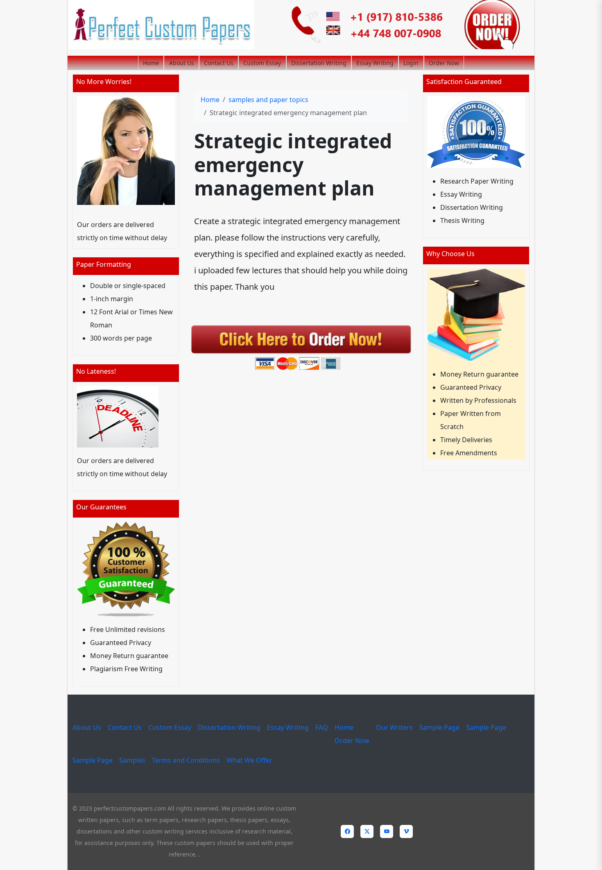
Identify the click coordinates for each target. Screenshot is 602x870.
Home (151, 63)
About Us (181, 63)
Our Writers (394, 727)
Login (411, 63)
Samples (132, 760)
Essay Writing (375, 63)
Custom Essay (262, 63)
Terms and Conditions (186, 760)
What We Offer (249, 760)
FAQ (321, 727)
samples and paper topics (268, 99)
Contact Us (218, 63)
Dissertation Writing (318, 63)
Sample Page (439, 727)
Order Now (444, 63)
